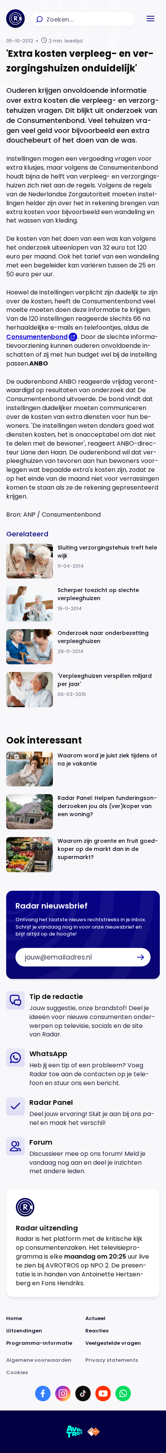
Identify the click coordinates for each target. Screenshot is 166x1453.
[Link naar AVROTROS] (74, 1432)
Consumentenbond (37, 336)
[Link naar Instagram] (63, 1393)
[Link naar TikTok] (83, 1393)
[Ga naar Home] (15, 18)
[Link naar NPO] (93, 1432)
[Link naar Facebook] (43, 1393)
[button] (150, 18)
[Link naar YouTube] (103, 1393)
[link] (83, 1015)
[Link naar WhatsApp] (123, 1393)
